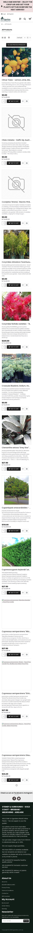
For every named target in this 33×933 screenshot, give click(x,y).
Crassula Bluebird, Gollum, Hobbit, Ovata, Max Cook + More (16, 386)
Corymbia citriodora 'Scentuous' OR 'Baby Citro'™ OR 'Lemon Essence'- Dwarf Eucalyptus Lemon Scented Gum (16, 262)
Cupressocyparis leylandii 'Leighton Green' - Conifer (16, 569)
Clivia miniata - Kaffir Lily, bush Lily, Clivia (16, 140)
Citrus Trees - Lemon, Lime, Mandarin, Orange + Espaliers (16, 80)
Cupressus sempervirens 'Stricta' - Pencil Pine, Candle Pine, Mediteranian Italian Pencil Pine (16, 693)
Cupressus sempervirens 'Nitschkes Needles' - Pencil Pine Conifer (16, 631)
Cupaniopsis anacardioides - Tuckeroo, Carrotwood (16, 507)
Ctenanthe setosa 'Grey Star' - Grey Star (16, 447)
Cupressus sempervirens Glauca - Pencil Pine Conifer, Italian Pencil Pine (16, 755)
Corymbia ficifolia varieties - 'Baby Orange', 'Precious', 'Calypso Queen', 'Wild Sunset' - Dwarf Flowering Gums (16, 324)
